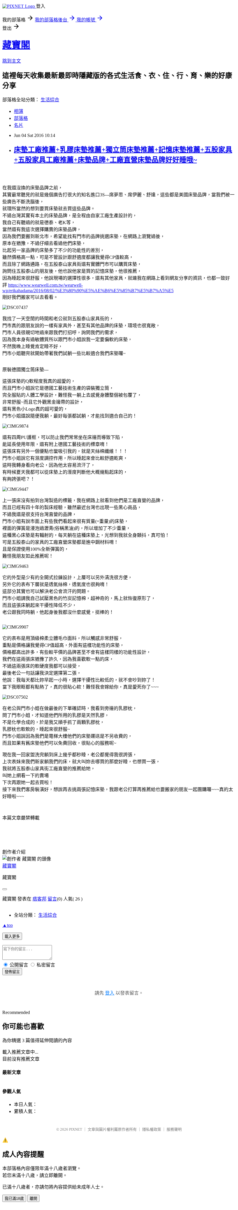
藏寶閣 (16, 45)
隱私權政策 (151, 1129)
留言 (52, 898)
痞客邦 (39, 898)
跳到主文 (11, 60)
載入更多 (12, 936)
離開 (33, 1198)
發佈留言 (12, 972)
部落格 (21, 118)
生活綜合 (50, 99)
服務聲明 (174, 1129)
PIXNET (75, 1129)
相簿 (18, 111)
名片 (18, 125)
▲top (7, 925)
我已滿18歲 (14, 1198)
